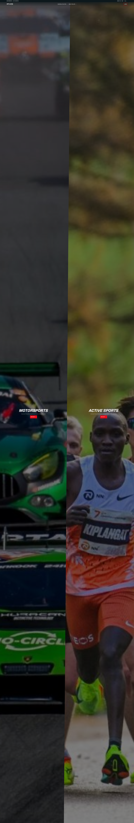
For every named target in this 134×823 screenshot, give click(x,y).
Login (125, 4)
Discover (33, 416)
